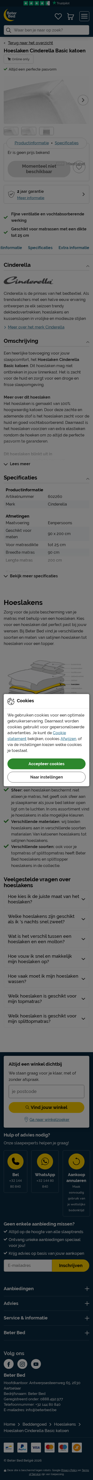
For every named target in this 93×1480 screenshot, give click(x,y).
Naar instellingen (46, 777)
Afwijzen (68, 738)
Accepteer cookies (46, 763)
